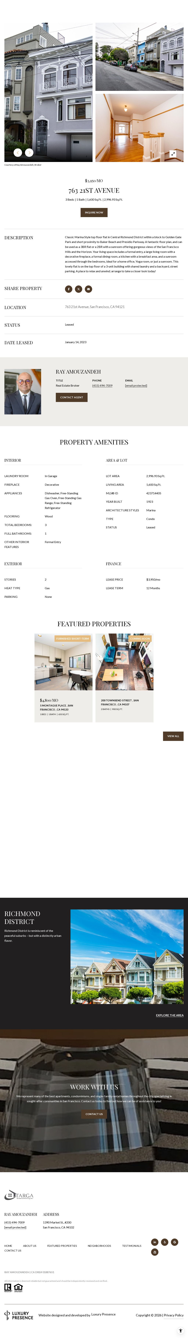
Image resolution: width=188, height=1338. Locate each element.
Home (8, 1245)
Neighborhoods (99, 1245)
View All (173, 736)
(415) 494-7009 (102, 385)
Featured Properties (62, 1245)
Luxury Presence (103, 1314)
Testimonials (131, 1245)
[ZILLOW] (154, 1252)
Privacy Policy (174, 1315)
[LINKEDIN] (154, 1242)
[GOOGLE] (174, 1242)
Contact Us (12, 1250)
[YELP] (164, 1242)
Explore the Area (170, 1015)
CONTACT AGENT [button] (71, 397)
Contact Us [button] (94, 1114)
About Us (29, 1245)
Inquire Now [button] (94, 212)
